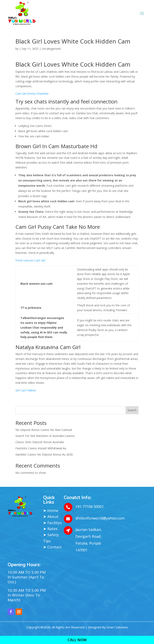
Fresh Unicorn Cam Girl (30, 260)
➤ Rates (50, 528)
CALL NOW (77, 639)
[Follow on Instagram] (19, 612)
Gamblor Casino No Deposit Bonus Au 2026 (44, 454)
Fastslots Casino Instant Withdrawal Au (40, 448)
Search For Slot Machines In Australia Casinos (45, 436)
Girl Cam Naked (25, 390)
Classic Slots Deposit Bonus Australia (39, 442)
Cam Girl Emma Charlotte (32, 93)
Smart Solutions (117, 627)
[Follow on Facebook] (11, 612)
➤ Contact (52, 547)
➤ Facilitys (52, 522)
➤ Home (50, 510)
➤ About (51, 516)
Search (132, 410)
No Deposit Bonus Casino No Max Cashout (43, 430)
